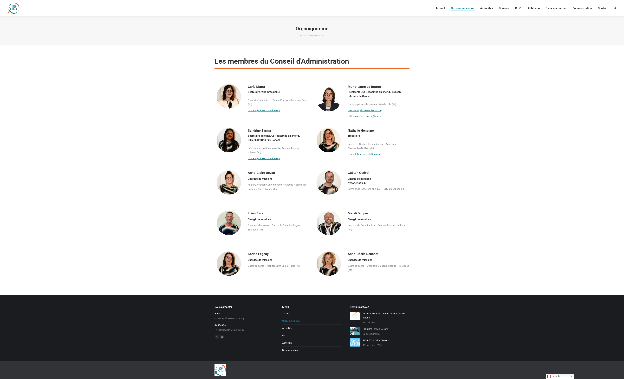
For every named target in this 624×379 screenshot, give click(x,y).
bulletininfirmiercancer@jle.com (365, 116)
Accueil (285, 313)
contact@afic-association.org (264, 110)
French (555, 376)
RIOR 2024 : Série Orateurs (376, 340)
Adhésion (287, 343)
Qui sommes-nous (291, 321)
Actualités (287, 328)
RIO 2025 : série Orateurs (375, 329)
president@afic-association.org (365, 110)
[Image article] (355, 316)
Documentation (290, 350)
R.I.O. (285, 335)
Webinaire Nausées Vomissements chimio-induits (384, 315)
